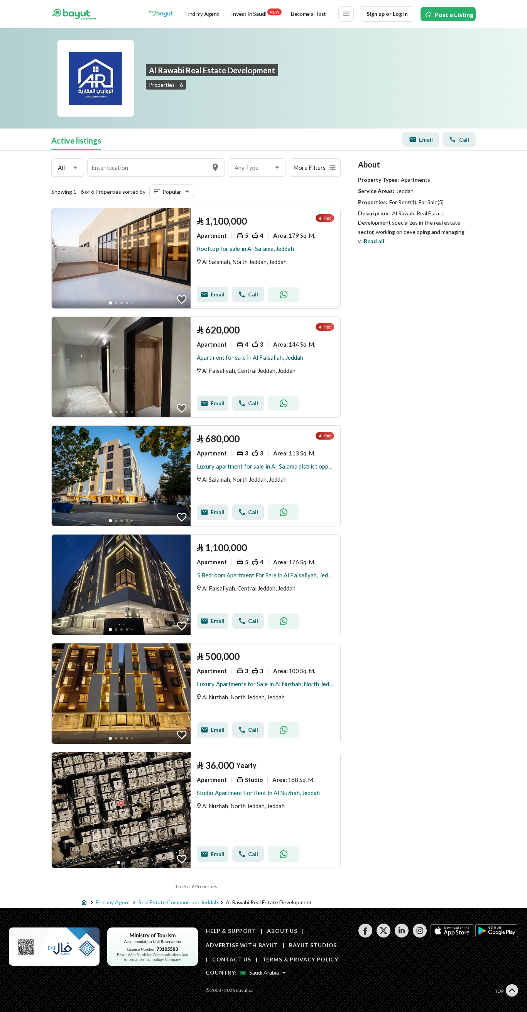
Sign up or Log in (387, 13)
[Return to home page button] (73, 14)
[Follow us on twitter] (383, 935)
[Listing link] (196, 258)
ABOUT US (282, 930)
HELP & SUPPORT (231, 930)
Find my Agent (202, 13)
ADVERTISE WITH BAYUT (242, 945)
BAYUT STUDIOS (313, 945)
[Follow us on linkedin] (401, 935)
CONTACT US (231, 959)
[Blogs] (160, 14)
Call (464, 139)
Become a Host (308, 13)
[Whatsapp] (283, 294)
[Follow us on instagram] (419, 935)
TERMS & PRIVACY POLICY (300, 959)
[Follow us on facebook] (365, 935)
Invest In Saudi (255, 13)
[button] (68, 167)
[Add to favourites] (181, 299)
